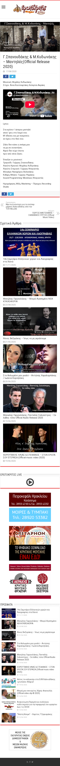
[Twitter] (32, 762)
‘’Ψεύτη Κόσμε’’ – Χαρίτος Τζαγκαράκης (34, 714)
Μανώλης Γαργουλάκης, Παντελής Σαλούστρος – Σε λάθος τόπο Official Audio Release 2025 (29, 416)
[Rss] (27, 762)
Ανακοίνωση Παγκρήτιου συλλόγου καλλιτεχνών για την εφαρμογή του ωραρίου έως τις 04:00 (37, 704)
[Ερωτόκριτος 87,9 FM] (30, 9)
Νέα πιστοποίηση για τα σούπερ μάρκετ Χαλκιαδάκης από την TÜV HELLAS (20, 205)
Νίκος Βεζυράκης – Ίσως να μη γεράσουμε (24, 338)
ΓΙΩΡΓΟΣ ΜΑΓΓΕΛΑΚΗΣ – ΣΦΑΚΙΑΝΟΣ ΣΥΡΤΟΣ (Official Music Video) (41, 214)
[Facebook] (30, 762)
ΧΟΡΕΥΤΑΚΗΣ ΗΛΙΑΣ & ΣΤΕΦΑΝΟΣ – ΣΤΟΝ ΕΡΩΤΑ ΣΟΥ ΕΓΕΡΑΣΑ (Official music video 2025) (29, 456)
